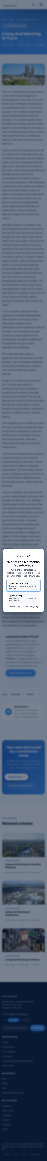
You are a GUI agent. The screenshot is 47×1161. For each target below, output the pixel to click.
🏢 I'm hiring (22, 597)
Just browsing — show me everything (23, 607)
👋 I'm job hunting (22, 585)
